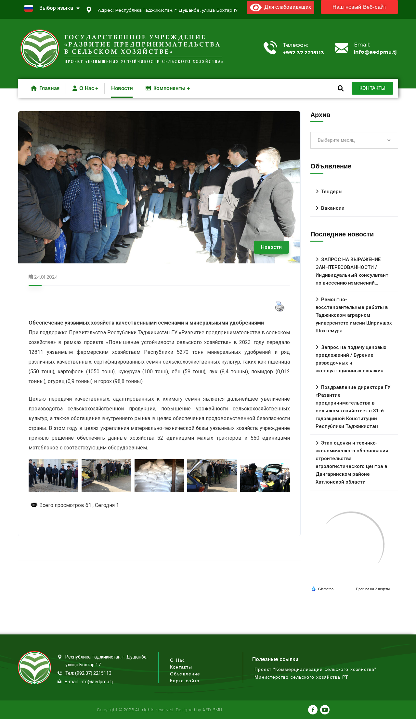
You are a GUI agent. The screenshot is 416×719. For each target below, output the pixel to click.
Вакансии (332, 208)
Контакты (181, 667)
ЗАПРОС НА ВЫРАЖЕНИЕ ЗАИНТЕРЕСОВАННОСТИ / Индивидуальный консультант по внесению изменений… (352, 271)
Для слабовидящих (286, 7)
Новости (122, 88)
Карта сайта (185, 680)
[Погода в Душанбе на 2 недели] (373, 589)
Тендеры (332, 191)
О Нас (177, 660)
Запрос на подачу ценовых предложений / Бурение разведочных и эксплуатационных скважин (351, 359)
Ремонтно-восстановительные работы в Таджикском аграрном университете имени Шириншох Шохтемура (354, 315)
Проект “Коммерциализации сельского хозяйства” (315, 669)
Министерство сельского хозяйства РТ (301, 677)
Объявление (185, 673)
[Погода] (322, 589)
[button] (359, 7)
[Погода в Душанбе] (351, 544)
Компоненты (169, 88)
